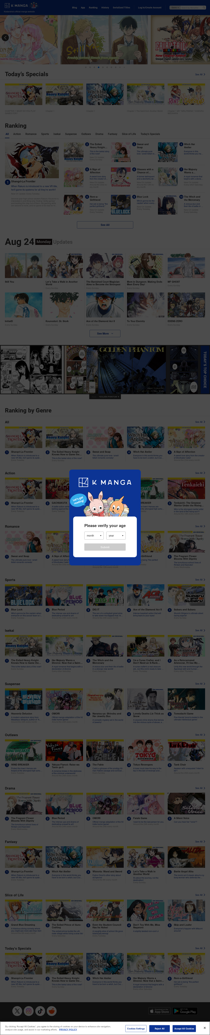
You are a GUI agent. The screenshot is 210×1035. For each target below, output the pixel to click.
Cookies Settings (136, 1028)
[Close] (204, 1027)
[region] (105, 1028)
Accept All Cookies (184, 1028)
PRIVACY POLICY (68, 1029)
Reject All (160, 1028)
